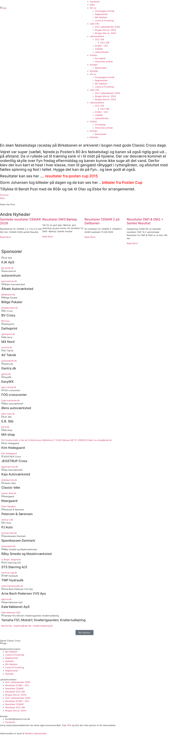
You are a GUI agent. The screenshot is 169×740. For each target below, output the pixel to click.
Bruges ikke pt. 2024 (105, 30)
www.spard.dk (8, 546)
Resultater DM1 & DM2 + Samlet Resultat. (145, 221)
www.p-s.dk (7, 519)
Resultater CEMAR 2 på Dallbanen (101, 221)
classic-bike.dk (8, 493)
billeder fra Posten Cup (122, 182)
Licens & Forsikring (104, 20)
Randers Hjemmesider (36, 733)
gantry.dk (6, 374)
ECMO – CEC (101, 45)
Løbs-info (94, 23)
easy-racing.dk (8, 387)
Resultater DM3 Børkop (59, 219)
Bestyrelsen (101, 68)
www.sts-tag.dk (9, 572)
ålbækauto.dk (8, 294)
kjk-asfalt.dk (7, 268)
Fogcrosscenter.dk (10, 400)
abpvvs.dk (6, 599)
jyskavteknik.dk (9, 360)
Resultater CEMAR (14, 688)
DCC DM (99, 39)
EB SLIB (5, 427)
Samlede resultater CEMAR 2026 (20, 221)
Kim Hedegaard (9, 453)
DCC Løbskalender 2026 (107, 27)
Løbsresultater (97, 36)
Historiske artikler (104, 61)
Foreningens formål (104, 11)
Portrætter (100, 58)
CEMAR (99, 49)
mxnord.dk (6, 347)
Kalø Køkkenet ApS (10, 612)
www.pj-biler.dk (9, 533)
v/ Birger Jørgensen (11, 559)
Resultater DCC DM (15, 691)
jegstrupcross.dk (9, 466)
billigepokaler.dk (9, 307)
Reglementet (101, 14)
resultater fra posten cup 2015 (71, 176)
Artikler (93, 55)
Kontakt (93, 64)
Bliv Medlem (101, 17)
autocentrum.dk (9, 281)
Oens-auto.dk (8, 413)
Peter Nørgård (8, 506)
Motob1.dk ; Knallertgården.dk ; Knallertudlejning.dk (27, 625)
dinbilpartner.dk (9, 480)
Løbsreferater (102, 52)
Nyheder (94, 71)
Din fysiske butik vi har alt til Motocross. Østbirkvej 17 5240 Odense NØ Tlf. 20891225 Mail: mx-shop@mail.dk (56, 440)
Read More (5, 237)
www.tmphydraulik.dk (12, 586)
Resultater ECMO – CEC (17, 685)
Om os (93, 8)
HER (69, 725)
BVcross (5, 321)
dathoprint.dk (8, 334)
